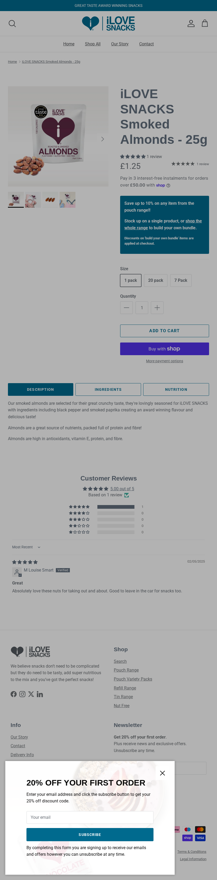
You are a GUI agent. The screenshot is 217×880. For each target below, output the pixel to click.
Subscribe (90, 835)
